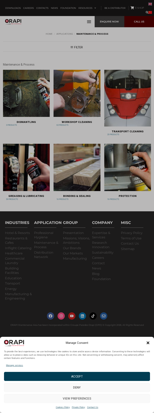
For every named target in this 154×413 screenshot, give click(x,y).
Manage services (14, 365)
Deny (77, 387)
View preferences (77, 398)
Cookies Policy (63, 407)
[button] (148, 343)
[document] (77, 206)
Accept (77, 376)
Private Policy (78, 407)
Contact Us (92, 407)
